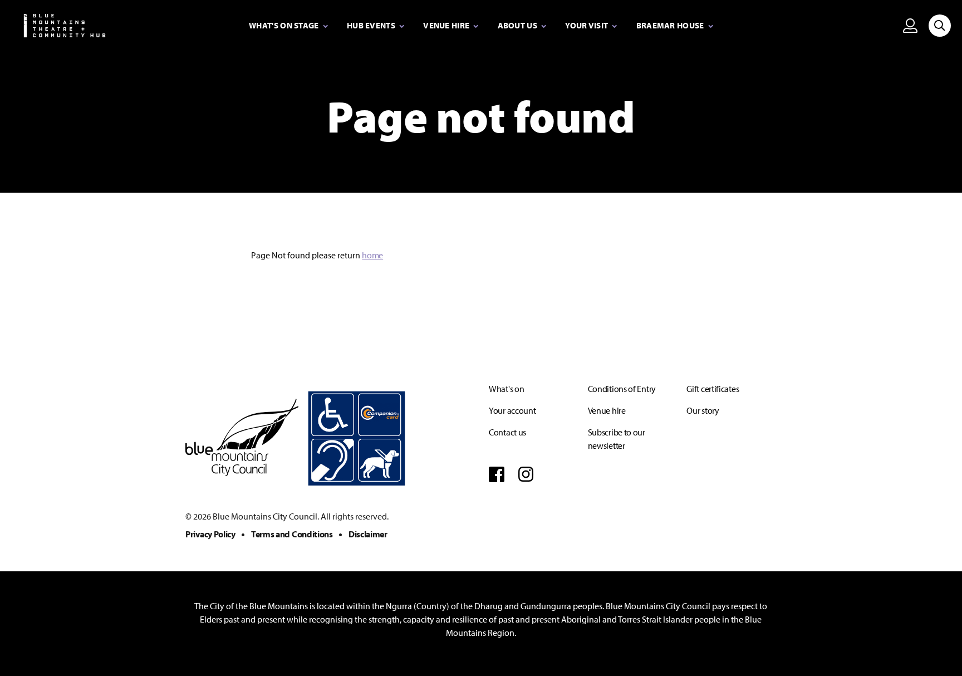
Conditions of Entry (622, 388)
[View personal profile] (910, 25)
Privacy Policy (210, 534)
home (372, 255)
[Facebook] (496, 474)
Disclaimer (368, 534)
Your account (512, 410)
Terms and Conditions (292, 534)
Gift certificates (712, 388)
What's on (506, 388)
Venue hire (607, 410)
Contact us (507, 432)
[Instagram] (526, 474)
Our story (702, 410)
